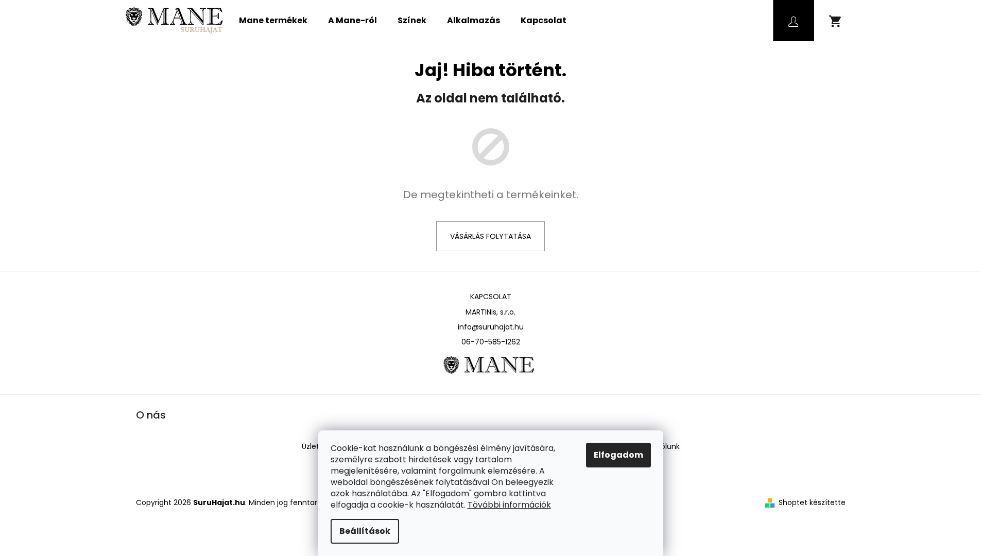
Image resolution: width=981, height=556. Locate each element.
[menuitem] (273, 20)
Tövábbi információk (509, 505)
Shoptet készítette (812, 503)
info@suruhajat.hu (491, 327)
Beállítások (364, 531)
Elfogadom (618, 455)
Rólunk (668, 446)
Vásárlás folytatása (490, 236)
